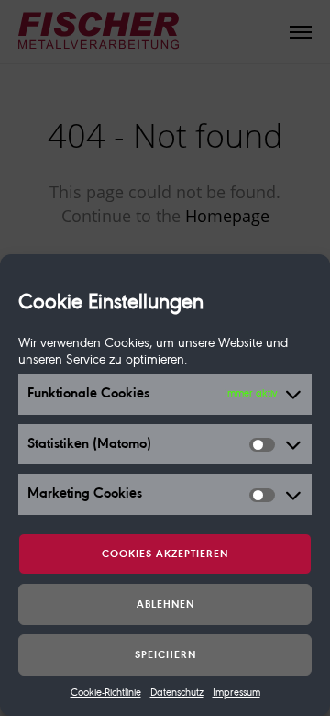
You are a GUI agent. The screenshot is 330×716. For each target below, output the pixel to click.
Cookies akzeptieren (165, 554)
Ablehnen (165, 604)
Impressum (236, 693)
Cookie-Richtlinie (106, 693)
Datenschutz (177, 693)
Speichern (165, 655)
